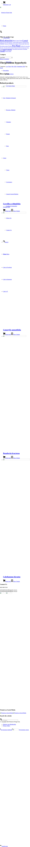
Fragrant (10, 43)
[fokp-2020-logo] (6, 12)
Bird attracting (6, 40)
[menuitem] (16, 724)
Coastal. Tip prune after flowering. (6, 42)
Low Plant (8, 66)
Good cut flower (16, 43)
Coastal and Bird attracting (17, 42)
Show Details (16, 211)
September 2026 (21, 66)
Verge (2, 51)
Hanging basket (21, 43)
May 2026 (13, 66)
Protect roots (16, 47)
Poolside (10, 46)
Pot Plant (16, 45)
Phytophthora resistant (4, 46)
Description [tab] (6, 70)
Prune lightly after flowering (18, 49)
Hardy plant (27, 43)
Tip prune (25, 49)
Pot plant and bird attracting (9, 47)
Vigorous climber (8, 51)
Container (2, 43)
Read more (8, 211)
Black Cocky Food (17, 40)
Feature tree (7, 43)
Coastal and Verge (25, 42)
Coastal (25, 41)
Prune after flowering (23, 47)
